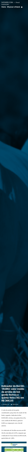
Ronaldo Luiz (6, 404)
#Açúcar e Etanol (13, 7)
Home (3, 7)
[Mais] (22, 7)
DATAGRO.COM (7, 2)
